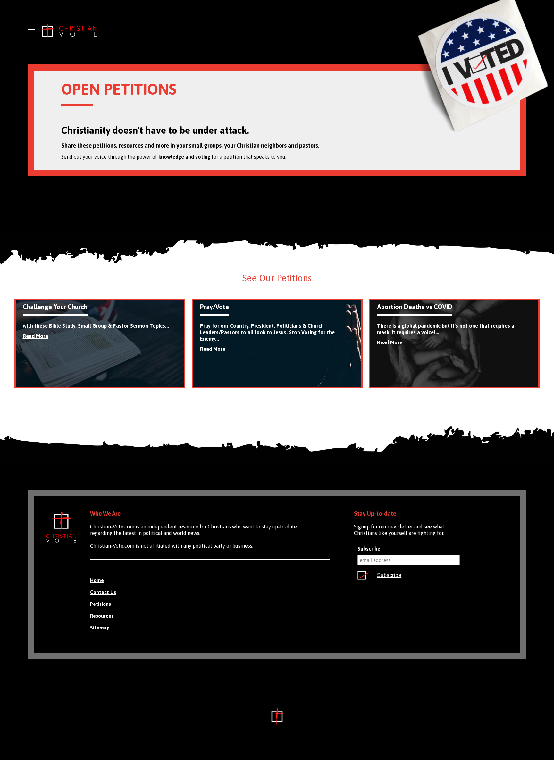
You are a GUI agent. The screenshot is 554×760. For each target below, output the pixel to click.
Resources (101, 616)
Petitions (100, 604)
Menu (31, 31)
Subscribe (368, 549)
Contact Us (103, 592)
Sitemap (100, 627)
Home (97, 580)
